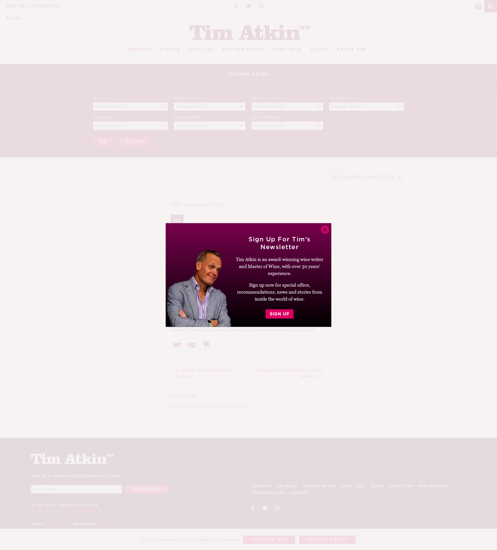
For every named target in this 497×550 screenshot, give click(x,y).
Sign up (279, 314)
